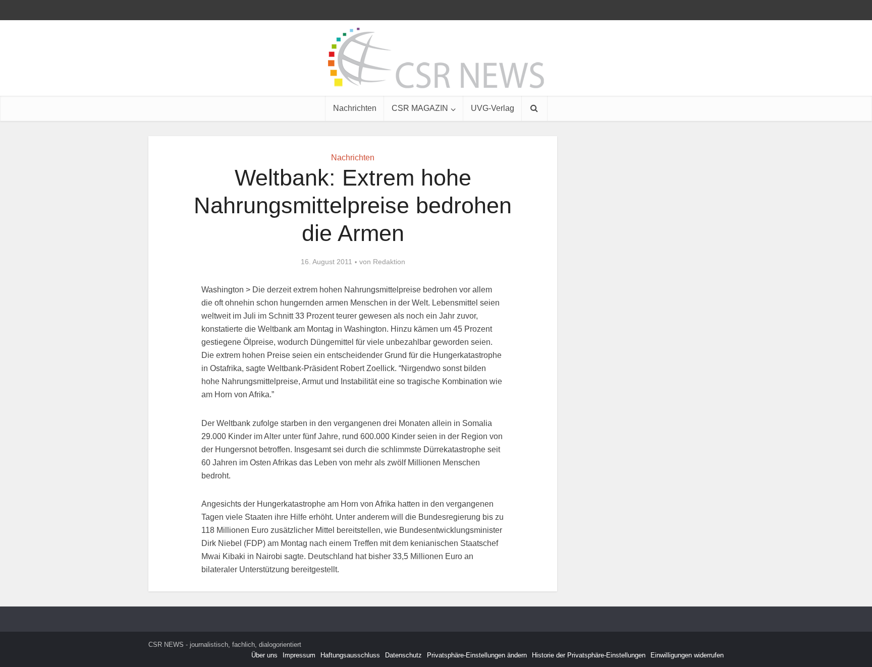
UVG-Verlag (492, 108)
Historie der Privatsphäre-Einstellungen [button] (588, 655)
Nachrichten (354, 108)
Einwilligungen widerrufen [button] (687, 655)
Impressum (299, 655)
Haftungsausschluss (350, 655)
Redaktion (389, 262)
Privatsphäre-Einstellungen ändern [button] (477, 655)
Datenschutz (403, 655)
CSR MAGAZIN (420, 108)
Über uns (264, 655)
